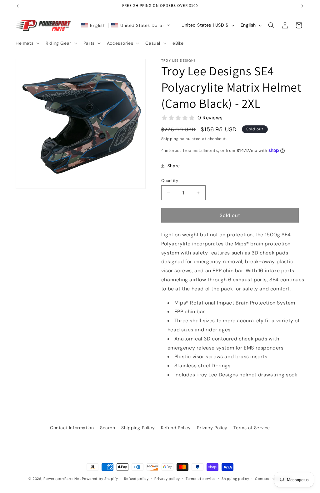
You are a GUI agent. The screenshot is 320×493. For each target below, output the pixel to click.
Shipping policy (235, 478)
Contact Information (72, 427)
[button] (27, 43)
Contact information (273, 478)
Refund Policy (176, 427)
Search (107, 427)
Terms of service (201, 478)
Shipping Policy (138, 427)
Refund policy (136, 478)
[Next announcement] (302, 6)
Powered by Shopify (100, 478)
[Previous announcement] (18, 6)
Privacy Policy (212, 427)
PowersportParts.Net (62, 478)
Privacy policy (167, 478)
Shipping (170, 138)
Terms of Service (251, 427)
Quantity (169, 180)
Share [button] (174, 166)
